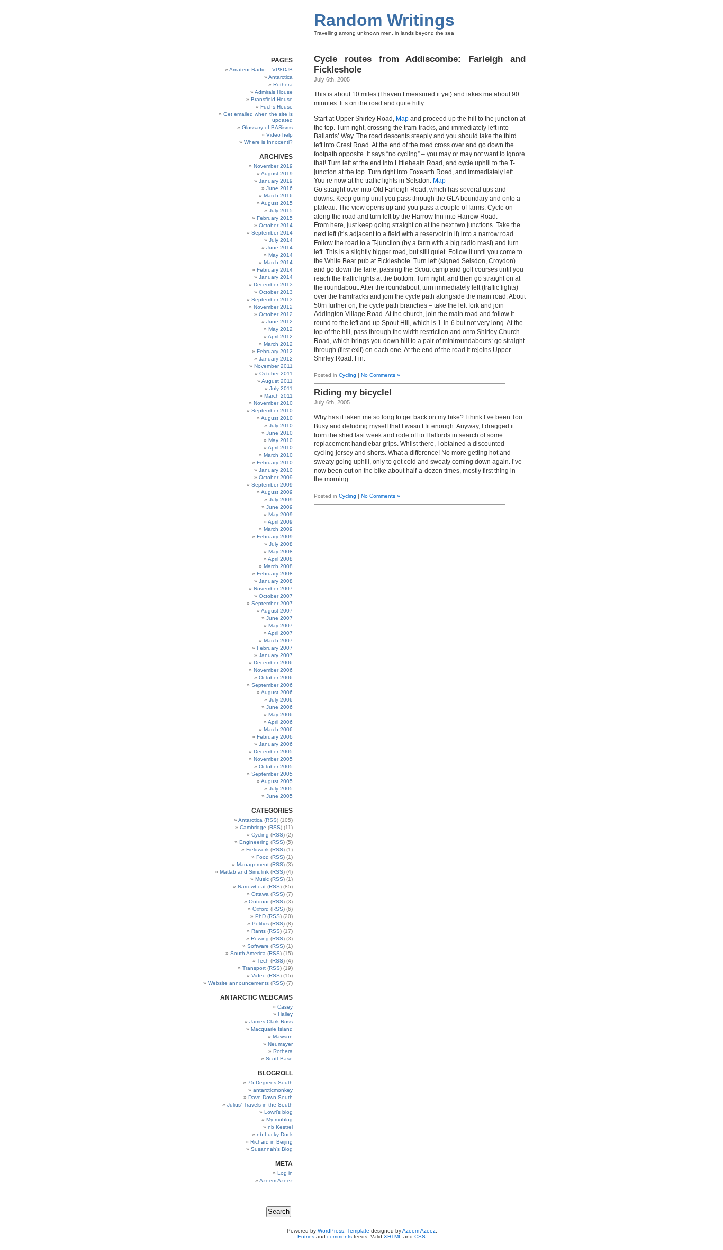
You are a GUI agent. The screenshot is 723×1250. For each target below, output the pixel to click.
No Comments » (380, 375)
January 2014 (276, 277)
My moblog (279, 1119)
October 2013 (276, 292)
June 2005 (279, 796)
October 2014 (276, 225)
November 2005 (273, 759)
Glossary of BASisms (267, 127)
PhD (260, 916)
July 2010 (281, 425)
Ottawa (260, 894)
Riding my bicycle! (353, 393)
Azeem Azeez (276, 1180)
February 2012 (275, 351)
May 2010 (280, 440)
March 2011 (278, 396)
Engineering (254, 842)
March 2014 (278, 262)
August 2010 (277, 418)
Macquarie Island (272, 1029)
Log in (285, 1173)
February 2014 (275, 270)
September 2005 (272, 774)
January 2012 (276, 359)
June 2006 (279, 707)
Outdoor (259, 901)
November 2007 (273, 588)
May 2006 (280, 714)
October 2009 (276, 477)
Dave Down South (270, 1097)
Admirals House (274, 92)
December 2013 (273, 284)
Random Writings (384, 20)
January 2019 (276, 181)
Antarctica (280, 77)
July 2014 (281, 240)
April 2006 (280, 722)
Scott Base (279, 1059)
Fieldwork (257, 849)
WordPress (331, 1231)
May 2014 (280, 255)
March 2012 (278, 344)
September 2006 (272, 685)
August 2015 (277, 203)
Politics (260, 924)
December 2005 (273, 751)
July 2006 (281, 700)
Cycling (347, 375)
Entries (305, 1236)
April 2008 (280, 559)
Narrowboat (252, 886)
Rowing (260, 938)
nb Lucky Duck (275, 1134)
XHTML (393, 1236)
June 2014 (279, 247)
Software (258, 946)
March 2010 (278, 455)
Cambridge (253, 827)
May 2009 (280, 514)
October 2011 (276, 373)
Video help (279, 135)
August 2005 (277, 781)
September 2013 (272, 299)
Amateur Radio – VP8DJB (261, 70)
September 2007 (272, 603)
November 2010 (273, 403)
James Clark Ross (271, 1021)
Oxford (260, 909)
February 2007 (275, 648)
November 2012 (273, 307)
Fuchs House (276, 107)
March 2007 (278, 640)
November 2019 (273, 166)
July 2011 (281, 388)
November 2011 (273, 366)
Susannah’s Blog (272, 1149)
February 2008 (275, 574)
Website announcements (238, 983)
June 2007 (279, 618)
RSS (271, 820)
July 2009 (281, 499)
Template (358, 1231)
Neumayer (280, 1044)
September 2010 (272, 410)
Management (253, 864)
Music (262, 879)
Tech (263, 961)
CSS (420, 1236)
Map (402, 118)
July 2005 (281, 789)
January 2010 (276, 470)
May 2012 (280, 329)
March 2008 (278, 566)
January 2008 (276, 581)
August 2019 (277, 173)
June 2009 (279, 507)
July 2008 (281, 544)
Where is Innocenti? (268, 142)
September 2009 (272, 485)
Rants (258, 931)
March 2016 (278, 196)
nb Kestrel (280, 1127)
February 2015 (275, 218)
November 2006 (273, 670)
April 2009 (280, 522)
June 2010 (279, 433)
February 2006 (275, 737)
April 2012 (280, 336)
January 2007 (276, 655)
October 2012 (276, 314)
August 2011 (277, 381)
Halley (285, 1014)
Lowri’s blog (278, 1112)
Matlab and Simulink (244, 872)
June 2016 (279, 188)
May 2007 (280, 625)
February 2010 (275, 462)
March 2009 (278, 529)
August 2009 (277, 492)
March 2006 (278, 729)
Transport (254, 968)
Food (262, 857)
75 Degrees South (270, 1082)
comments (339, 1236)
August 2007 (277, 611)
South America (248, 953)
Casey (285, 1007)
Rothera (283, 84)
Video (258, 975)
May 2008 (280, 551)
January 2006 (276, 744)
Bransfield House (272, 99)
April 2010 (280, 448)
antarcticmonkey (273, 1090)
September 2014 (272, 233)
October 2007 (276, 596)
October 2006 (276, 677)
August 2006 (277, 692)
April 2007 (280, 633)
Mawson (283, 1036)
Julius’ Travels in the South (260, 1105)
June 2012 (279, 322)
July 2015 (281, 210)
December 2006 (273, 663)
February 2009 (275, 536)
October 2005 (276, 766)
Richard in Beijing (271, 1142)
